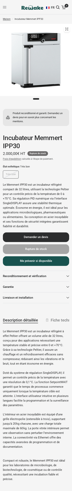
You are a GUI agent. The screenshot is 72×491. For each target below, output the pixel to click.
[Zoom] (67, 29)
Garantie (8, 287)
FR (53, 7)
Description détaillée (20, 320)
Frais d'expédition (12, 159)
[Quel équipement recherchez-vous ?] (58, 7)
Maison (7, 19)
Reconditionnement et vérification (24, 276)
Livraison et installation (18, 297)
